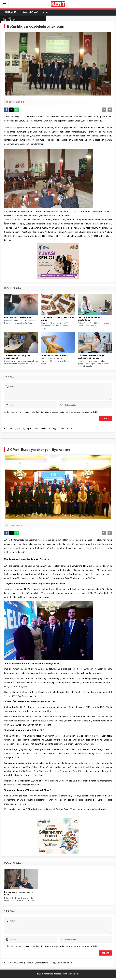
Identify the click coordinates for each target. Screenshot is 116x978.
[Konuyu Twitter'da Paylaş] (11, 110)
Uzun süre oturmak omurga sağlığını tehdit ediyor (91, 356)
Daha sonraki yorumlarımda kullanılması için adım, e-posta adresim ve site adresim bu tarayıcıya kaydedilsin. (53, 412)
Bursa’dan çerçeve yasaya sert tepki (19, 893)
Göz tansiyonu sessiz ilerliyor (18, 317)
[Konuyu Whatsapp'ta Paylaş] (16, 110)
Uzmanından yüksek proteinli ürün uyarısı (57, 318)
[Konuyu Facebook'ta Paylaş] (6, 110)
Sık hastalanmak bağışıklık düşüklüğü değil (17, 356)
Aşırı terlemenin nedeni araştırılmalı (89, 318)
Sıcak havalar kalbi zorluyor (54, 355)
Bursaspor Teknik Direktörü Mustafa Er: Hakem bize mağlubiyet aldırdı (52, 12)
